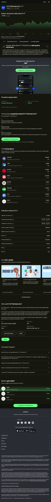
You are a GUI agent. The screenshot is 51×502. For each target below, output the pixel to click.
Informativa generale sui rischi (6, 486)
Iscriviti (2, 36)
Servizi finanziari (8, 333)
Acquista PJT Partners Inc (25, 70)
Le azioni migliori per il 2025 (29, 279)
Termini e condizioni (33, 480)
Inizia (5, 339)
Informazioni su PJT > (12, 41)
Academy (31, 142)
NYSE (21, 333)
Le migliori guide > (35, 41)
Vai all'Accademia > (26, 297)
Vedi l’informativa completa (41, 480)
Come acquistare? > (24, 41)
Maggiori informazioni (8, 292)
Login (44, 1)
